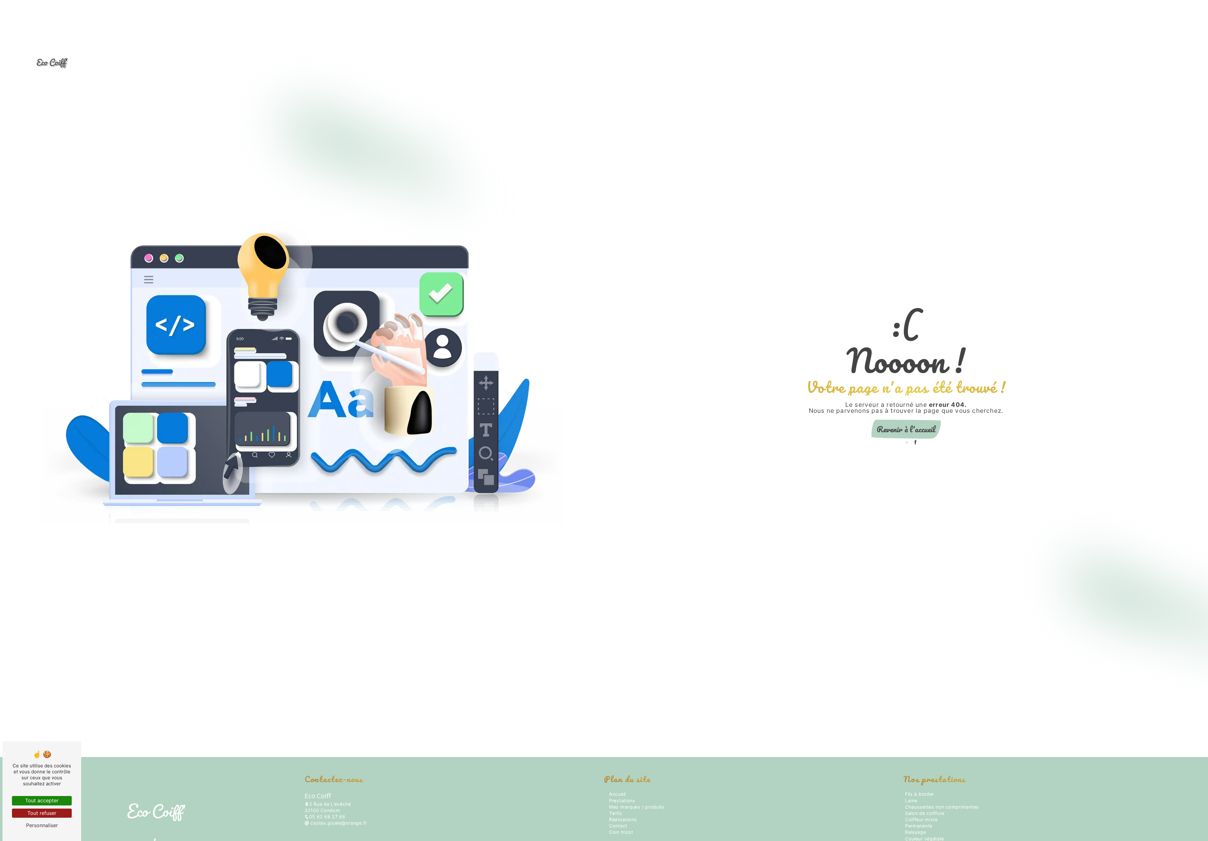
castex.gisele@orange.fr (338, 823)
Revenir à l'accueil (906, 429)
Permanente (918, 825)
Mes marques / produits (1024, 63)
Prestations (927, 63)
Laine (911, 800)
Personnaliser (42, 825)
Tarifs (1075, 63)
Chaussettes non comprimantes (942, 807)
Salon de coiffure (924, 813)
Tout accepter (42, 800)
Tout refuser (41, 813)
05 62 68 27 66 (327, 816)
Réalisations (1111, 63)
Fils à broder (919, 794)
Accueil (890, 63)
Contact (1149, 63)
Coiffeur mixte (921, 819)
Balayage (915, 832)
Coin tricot (968, 63)
